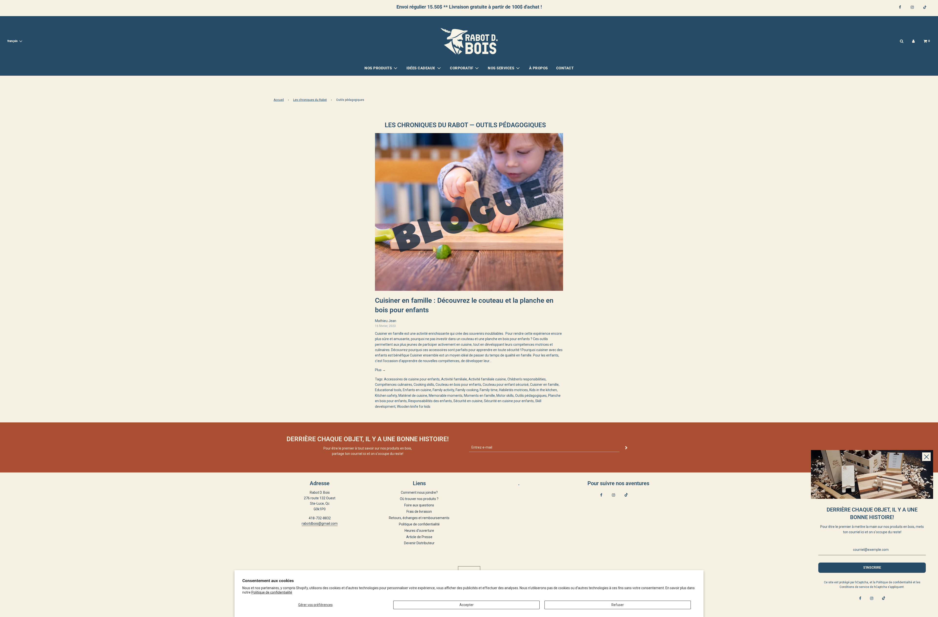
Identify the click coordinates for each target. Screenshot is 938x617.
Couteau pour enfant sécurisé (506, 385)
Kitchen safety (386, 395)
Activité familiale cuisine (487, 379)
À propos (538, 68)
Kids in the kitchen (543, 390)
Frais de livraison (419, 511)
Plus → (380, 370)
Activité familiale (454, 379)
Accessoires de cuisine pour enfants (412, 379)
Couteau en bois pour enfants (458, 385)
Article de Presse (419, 537)
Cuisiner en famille (544, 385)
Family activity (443, 390)
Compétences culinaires (393, 385)
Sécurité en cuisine (467, 401)
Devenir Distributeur (419, 543)
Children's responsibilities (526, 379)
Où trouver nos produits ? (419, 499)
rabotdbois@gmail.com (320, 523)
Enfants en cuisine (417, 390)
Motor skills (505, 395)
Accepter (466, 605)
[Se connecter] (913, 41)
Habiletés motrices (513, 390)
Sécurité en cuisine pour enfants (509, 401)
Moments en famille (479, 395)
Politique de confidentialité (271, 592)
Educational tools (388, 390)
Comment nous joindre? (419, 492)
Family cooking (467, 390)
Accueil (279, 100)
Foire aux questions (419, 505)
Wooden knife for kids (413, 406)
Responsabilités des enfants (430, 401)
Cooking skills (424, 385)
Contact (565, 68)
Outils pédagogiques (531, 395)
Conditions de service (854, 587)
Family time (489, 390)
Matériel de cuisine (412, 395)
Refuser (617, 605)
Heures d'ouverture (419, 531)
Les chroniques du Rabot (310, 100)
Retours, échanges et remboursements (419, 518)
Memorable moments (445, 395)
